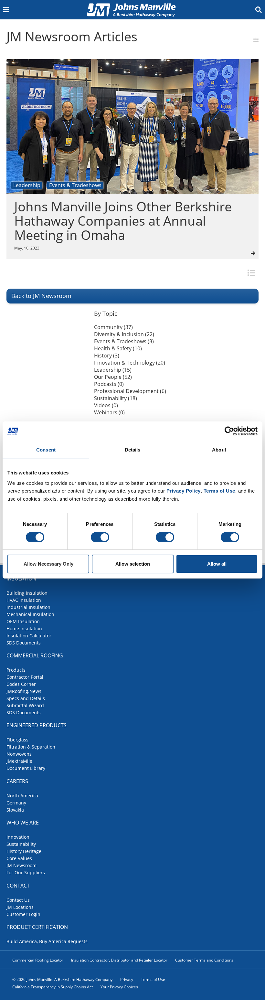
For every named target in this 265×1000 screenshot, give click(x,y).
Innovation (17, 837)
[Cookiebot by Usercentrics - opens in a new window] (229, 431)
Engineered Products (36, 725)
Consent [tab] (46, 449)
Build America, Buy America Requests (47, 941)
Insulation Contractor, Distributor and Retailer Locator (119, 960)
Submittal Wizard (25, 705)
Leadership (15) (113, 369)
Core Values (19, 858)
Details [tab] (133, 449)
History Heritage (23, 851)
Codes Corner (21, 684)
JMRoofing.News (23, 691)
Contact (18, 885)
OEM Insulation (23, 621)
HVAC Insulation (23, 600)
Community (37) (113, 327)
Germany (16, 803)
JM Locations (20, 907)
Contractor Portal (24, 677)
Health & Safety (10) (118, 348)
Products (16, 670)
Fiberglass (17, 740)
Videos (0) (106, 405)
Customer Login (23, 914)
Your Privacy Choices (119, 987)
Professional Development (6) (130, 391)
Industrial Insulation (28, 607)
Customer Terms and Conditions (204, 960)
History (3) (106, 355)
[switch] (100, 537)
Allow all (217, 564)
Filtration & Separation (30, 747)
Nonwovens (19, 754)
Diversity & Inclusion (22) (124, 334)
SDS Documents (23, 643)
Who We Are (22, 822)
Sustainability (21, 844)
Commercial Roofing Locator (37, 960)
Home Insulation (24, 628)
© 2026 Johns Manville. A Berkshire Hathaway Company (62, 979)
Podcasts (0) (109, 384)
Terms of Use (153, 979)
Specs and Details (25, 698)
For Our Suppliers (25, 872)
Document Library (25, 768)
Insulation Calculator (28, 636)
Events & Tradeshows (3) (124, 341)
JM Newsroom (21, 865)
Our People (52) (113, 376)
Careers (17, 781)
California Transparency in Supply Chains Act (52, 987)
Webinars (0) (109, 412)
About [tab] (219, 449)
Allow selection (132, 564)
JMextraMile (19, 761)
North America (22, 796)
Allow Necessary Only (48, 564)
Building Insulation (27, 593)
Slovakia (15, 810)
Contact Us (18, 900)
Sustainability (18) (115, 398)
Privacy (126, 979)
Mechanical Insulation (30, 614)
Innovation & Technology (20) (129, 362)
